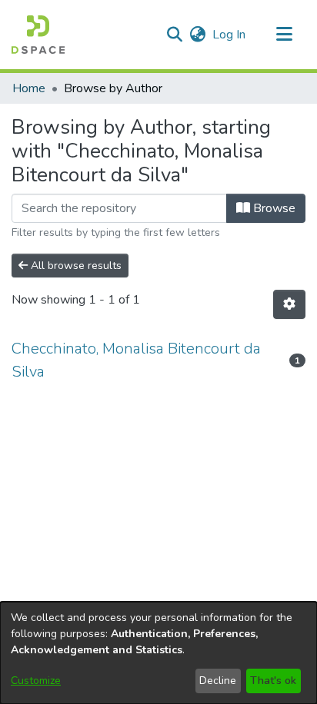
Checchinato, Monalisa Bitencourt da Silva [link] (136, 360)
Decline (217, 680)
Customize (36, 680)
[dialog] (158, 653)
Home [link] (28, 88)
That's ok (273, 680)
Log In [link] (229, 34)
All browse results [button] (75, 265)
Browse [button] (272, 208)
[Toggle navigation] (283, 34)
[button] (38, 34)
